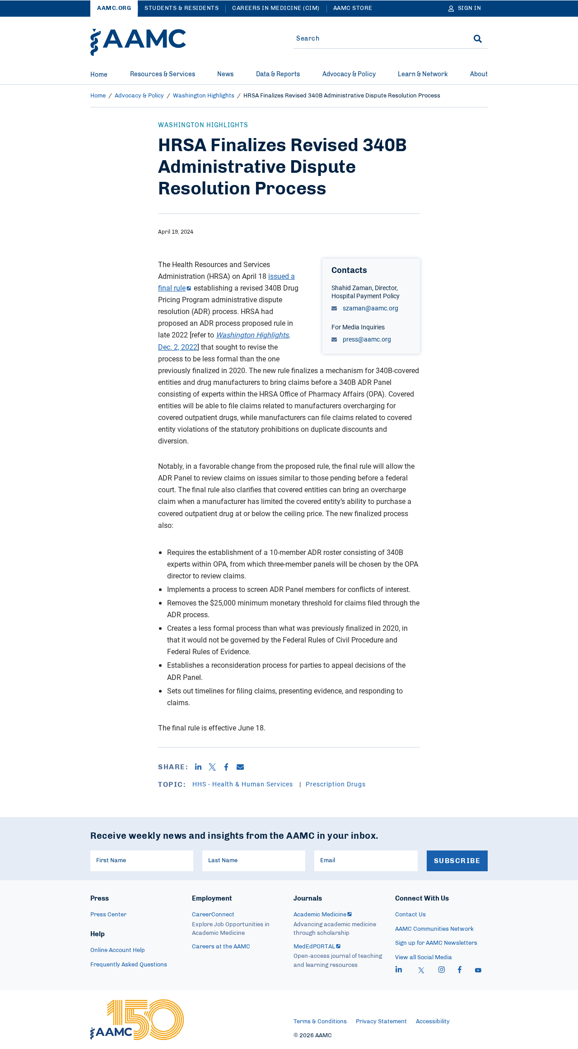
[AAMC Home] (138, 42)
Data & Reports (278, 74)
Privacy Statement (381, 1022)
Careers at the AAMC (221, 947)
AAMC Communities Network (434, 929)
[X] (216, 767)
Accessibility (433, 1022)
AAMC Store (353, 8)
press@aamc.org (366, 339)
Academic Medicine (320, 915)
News (225, 74)
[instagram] (441, 971)
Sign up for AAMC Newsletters (436, 943)
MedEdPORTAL (314, 947)
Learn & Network (422, 74)
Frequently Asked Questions (128, 965)
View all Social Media (423, 958)
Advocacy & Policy (349, 74)
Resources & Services (162, 74)
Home (98, 75)
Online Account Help (117, 950)
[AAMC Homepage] (137, 1019)
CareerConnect (213, 915)
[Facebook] (230, 767)
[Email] (244, 767)
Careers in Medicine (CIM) (276, 8)
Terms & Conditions (320, 1022)
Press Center (108, 915)
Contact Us (410, 915)
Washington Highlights (203, 96)
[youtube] (478, 971)
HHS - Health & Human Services (243, 784)
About (479, 74)
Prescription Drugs (336, 784)
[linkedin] (398, 971)
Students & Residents (181, 8)
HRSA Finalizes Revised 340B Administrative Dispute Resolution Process (341, 96)
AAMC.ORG (114, 8)
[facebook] (459, 971)
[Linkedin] (202, 767)
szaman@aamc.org (369, 308)
